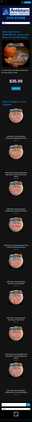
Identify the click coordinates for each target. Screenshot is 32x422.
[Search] (28, 404)
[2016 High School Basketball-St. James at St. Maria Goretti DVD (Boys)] (16, 53)
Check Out (27, 2)
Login (4, 1)
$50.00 (16, 140)
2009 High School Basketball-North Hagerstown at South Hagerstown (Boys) (16, 356)
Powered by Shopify (27, 419)
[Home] (16, 13)
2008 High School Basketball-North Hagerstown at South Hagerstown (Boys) (16, 174)
